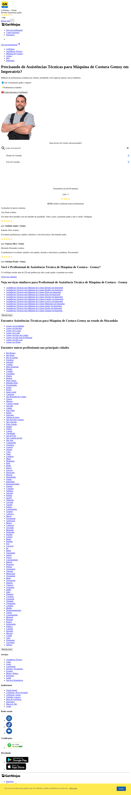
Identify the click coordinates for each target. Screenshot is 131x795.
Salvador (9, 362)
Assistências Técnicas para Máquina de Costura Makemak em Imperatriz (35, 304)
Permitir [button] (121, 789)
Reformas (10, 676)
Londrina (10, 456)
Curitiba (9, 371)
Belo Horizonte (12, 367)
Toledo (9, 613)
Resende (9, 631)
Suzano (9, 449)
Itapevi (9, 468)
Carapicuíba (11, 443)
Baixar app (5, 21)
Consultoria (10, 666)
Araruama (10, 587)
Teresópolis (10, 580)
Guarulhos (10, 374)
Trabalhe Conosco (13, 697)
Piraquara (10, 564)
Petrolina (9, 594)
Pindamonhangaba (13, 610)
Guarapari (10, 599)
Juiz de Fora (11, 436)
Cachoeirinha (11, 509)
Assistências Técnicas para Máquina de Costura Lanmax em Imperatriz (34, 299)
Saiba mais (73, 788)
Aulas (8, 662)
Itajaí (8, 463)
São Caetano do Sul (14, 438)
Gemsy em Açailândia (15, 326)
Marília (9, 608)
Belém (8, 413)
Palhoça (9, 626)
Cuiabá (9, 408)
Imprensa (10, 781)
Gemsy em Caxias (13, 331)
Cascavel (9, 546)
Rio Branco (10, 353)
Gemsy (9, 56)
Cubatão (9, 629)
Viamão (9, 505)
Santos (9, 387)
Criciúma (10, 596)
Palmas (9, 507)
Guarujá (9, 447)
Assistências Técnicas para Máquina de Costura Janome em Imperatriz (34, 297)
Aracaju (9, 470)
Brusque (9, 619)
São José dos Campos (15, 420)
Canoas (9, 431)
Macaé (9, 516)
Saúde (8, 678)
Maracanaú (10, 574)
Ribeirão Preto (12, 383)
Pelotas (9, 567)
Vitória (9, 429)
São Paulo (10, 355)
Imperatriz (10, 60)
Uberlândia (10, 433)
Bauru (8, 539)
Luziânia (9, 606)
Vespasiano (10, 576)
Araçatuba (10, 642)
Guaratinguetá (12, 615)
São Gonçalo (11, 422)
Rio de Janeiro (12, 358)
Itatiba (8, 590)
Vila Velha (10, 410)
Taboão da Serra (12, 417)
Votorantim (10, 553)
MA (7, 58)
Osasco (9, 399)
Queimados (10, 603)
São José (9, 440)
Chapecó (9, 585)
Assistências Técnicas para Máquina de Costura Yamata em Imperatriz (34, 311)
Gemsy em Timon (13, 342)
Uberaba (9, 571)
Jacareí (9, 498)
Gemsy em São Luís (14, 340)
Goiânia (9, 364)
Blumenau (10, 461)
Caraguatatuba (12, 560)
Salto (8, 592)
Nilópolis (10, 500)
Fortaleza (10, 360)
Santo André (11, 392)
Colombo (10, 488)
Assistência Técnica (14, 51)
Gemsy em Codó (13, 333)
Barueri (9, 378)
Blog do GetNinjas (13, 699)
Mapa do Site (11, 704)
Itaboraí (9, 562)
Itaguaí (9, 622)
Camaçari (10, 525)
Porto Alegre (11, 381)
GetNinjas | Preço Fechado (17, 692)
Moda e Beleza (12, 673)
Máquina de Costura (14, 54)
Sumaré (9, 486)
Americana (10, 521)
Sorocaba (10, 415)
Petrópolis (10, 532)
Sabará (9, 555)
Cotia (8, 452)
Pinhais (9, 495)
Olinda (9, 479)
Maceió (9, 475)
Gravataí (9, 502)
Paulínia (9, 541)
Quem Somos (11, 690)
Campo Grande (12, 403)
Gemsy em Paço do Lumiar (17, 335)
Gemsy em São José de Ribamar (19, 337)
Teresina (9, 493)
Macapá (9, 633)
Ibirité (8, 551)
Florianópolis (11, 385)
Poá (7, 544)
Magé (8, 578)
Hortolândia (11, 477)
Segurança (10, 35)
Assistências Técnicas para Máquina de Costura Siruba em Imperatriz (34, 308)
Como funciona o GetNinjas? (16, 92)
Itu (7, 548)
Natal (8, 454)
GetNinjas (10, 49)
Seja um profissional (14, 30)
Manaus (9, 401)
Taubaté (9, 511)
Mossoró (9, 617)
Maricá (9, 523)
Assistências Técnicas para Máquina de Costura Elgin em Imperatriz (33, 292)
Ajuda (8, 706)
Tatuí (8, 638)
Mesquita (10, 530)
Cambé (9, 636)
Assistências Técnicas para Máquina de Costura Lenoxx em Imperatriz (34, 301)
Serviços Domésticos (14, 680)
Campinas (10, 394)
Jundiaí (9, 426)
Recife (8, 390)
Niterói (9, 376)
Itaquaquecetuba (12, 484)
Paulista (9, 534)
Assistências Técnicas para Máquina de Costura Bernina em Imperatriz (34, 288)
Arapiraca (10, 445)
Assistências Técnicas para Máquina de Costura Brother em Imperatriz (34, 290)
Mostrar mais (7, 315)
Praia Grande (11, 424)
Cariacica (10, 514)
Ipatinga (9, 583)
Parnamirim (10, 518)
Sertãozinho (11, 624)
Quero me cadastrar (9, 277)
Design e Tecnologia (14, 669)
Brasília (9, 369)
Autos (8, 664)
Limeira (9, 537)
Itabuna (9, 645)
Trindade (9, 601)
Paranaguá (10, 640)
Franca (9, 557)
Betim (8, 466)
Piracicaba (10, 472)
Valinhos (9, 491)
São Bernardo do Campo (16, 397)
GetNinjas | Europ (13, 695)
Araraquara (10, 569)
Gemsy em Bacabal (14, 328)
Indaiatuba (10, 482)
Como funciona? (13, 32)
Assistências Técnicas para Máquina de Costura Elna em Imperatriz (33, 294)
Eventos (9, 671)
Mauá (8, 459)
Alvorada (10, 528)
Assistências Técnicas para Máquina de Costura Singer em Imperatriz (34, 306)
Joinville (9, 406)
